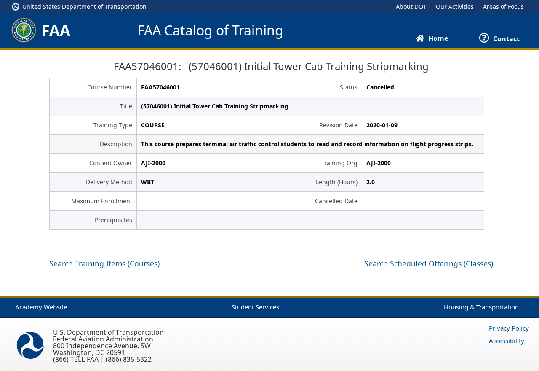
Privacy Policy (509, 328)
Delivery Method (109, 182)
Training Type (112, 125)
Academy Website (41, 307)
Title (126, 106)
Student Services (255, 307)
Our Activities (455, 7)
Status (349, 87)
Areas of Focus (503, 7)
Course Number (109, 87)
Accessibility (506, 340)
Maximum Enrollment (101, 201)
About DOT (411, 7)
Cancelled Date (336, 201)
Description (116, 144)
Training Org (339, 163)
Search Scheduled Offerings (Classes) (428, 263)
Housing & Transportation (481, 307)
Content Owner (110, 163)
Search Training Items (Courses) (104, 263)
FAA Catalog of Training (210, 30)
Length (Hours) (337, 182)
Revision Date (338, 125)
